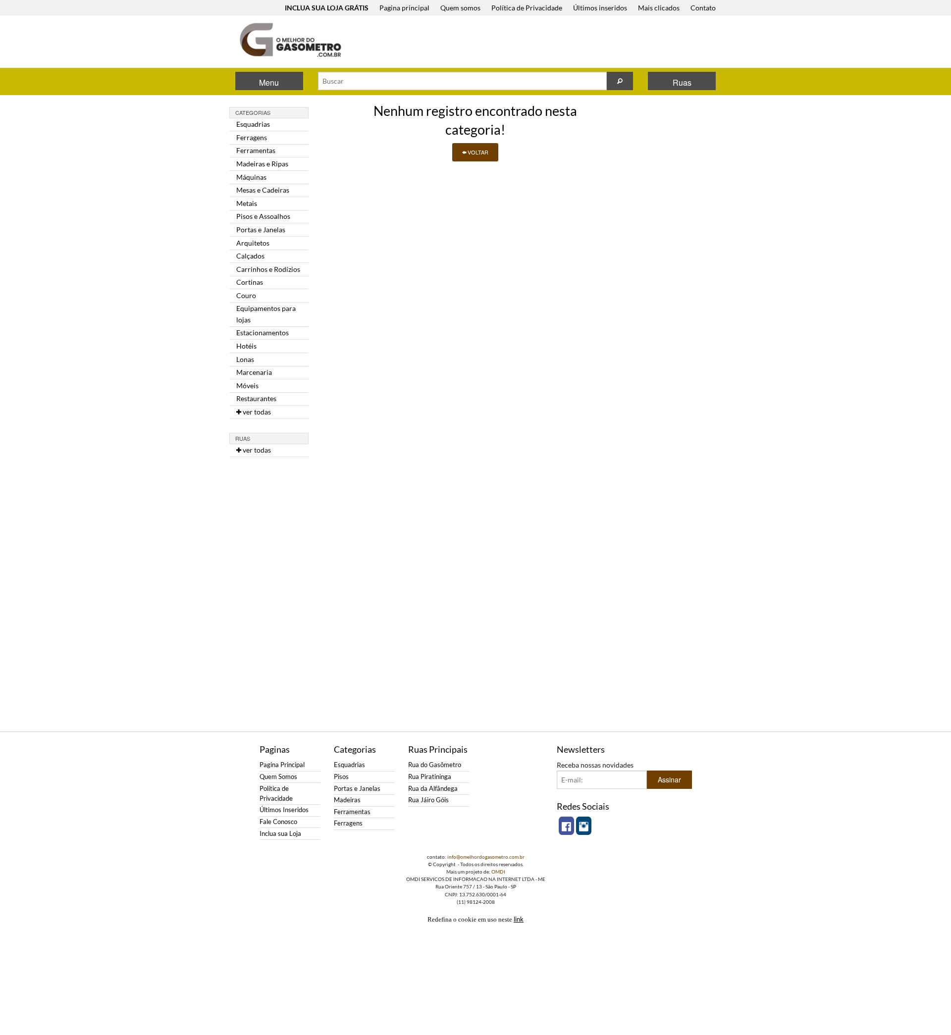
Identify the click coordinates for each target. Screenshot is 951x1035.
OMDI (498, 872)
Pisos (341, 776)
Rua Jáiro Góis (428, 800)
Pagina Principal (282, 765)
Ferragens (251, 137)
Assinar (669, 779)
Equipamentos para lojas (266, 313)
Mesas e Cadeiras (262, 190)
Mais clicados (659, 7)
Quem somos (460, 7)
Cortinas (249, 282)
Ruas (682, 82)
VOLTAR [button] (477, 152)
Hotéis (246, 346)
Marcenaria (254, 372)
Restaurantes (256, 398)
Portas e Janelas (260, 229)
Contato (703, 7)
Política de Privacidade (526, 7)
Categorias (252, 112)
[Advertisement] (539, 42)
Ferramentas (255, 150)
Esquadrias (253, 124)
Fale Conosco (278, 822)
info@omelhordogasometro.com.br (486, 857)
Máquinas (251, 177)
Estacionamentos (262, 332)
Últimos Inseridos (284, 810)
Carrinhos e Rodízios (268, 269)
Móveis (247, 385)
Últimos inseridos (600, 7)
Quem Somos (278, 776)
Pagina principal (404, 7)
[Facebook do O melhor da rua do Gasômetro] (566, 826)
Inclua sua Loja (280, 833)
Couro (246, 295)
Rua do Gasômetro (434, 765)
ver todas (256, 412)
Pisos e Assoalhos (263, 216)
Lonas (245, 359)
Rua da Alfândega (433, 788)
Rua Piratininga (429, 776)
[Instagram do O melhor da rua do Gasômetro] (583, 826)
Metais (246, 203)
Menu (269, 82)
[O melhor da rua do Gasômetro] (289, 39)
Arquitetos (252, 243)
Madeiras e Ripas (262, 163)
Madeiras (347, 800)
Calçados (250, 256)
